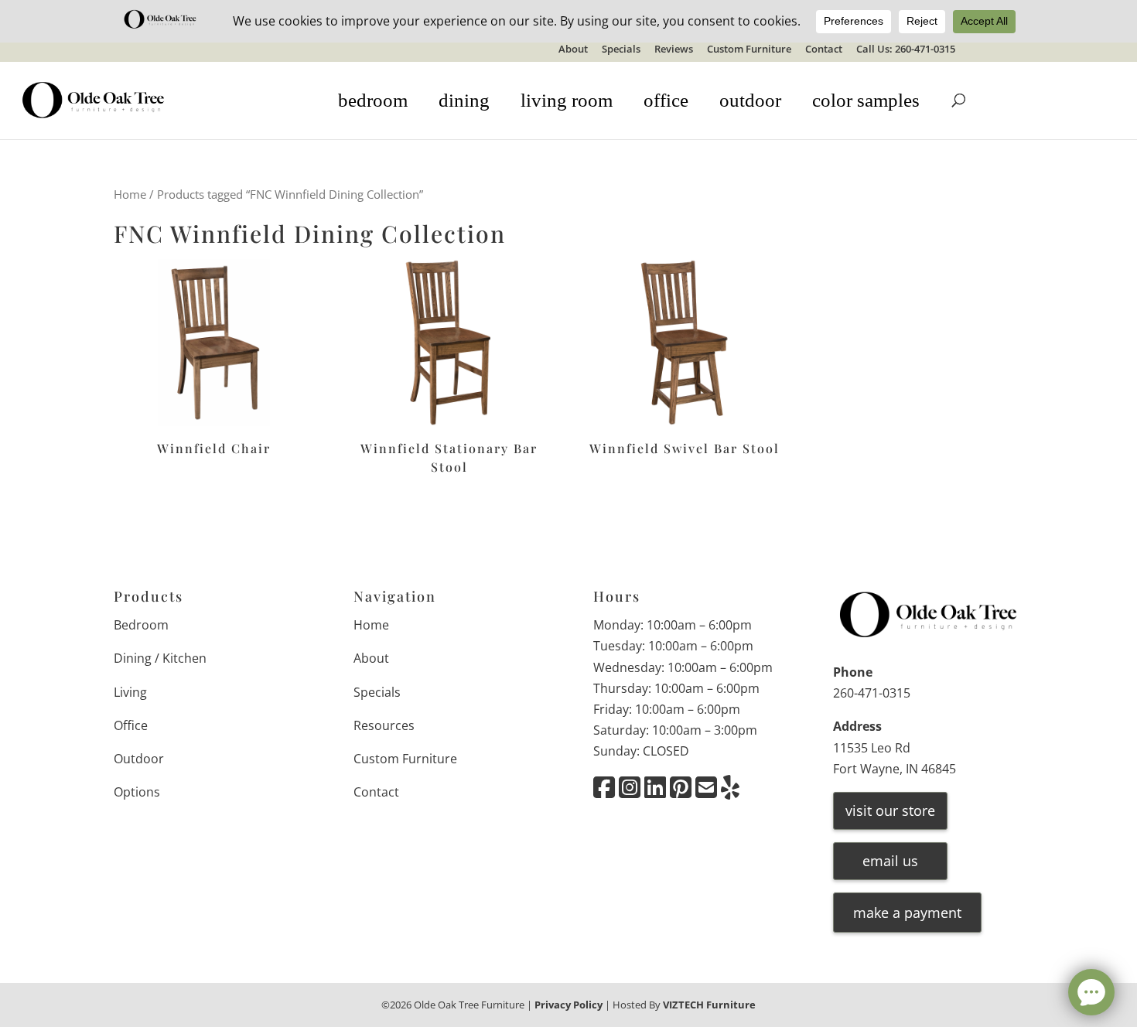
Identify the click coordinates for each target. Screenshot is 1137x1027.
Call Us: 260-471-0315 (905, 50)
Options (137, 791)
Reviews (673, 50)
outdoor (750, 100)
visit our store (890, 810)
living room (567, 100)
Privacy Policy (568, 1005)
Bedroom (141, 624)
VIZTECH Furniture (709, 1005)
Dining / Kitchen (160, 658)
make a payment (907, 912)
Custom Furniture (749, 50)
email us (890, 860)
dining (464, 100)
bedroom (373, 100)
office (666, 100)
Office (131, 725)
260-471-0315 (871, 692)
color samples (866, 100)
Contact (823, 50)
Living (130, 692)
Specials (621, 50)
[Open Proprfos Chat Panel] (1091, 992)
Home (130, 194)
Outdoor (139, 758)
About (573, 50)
